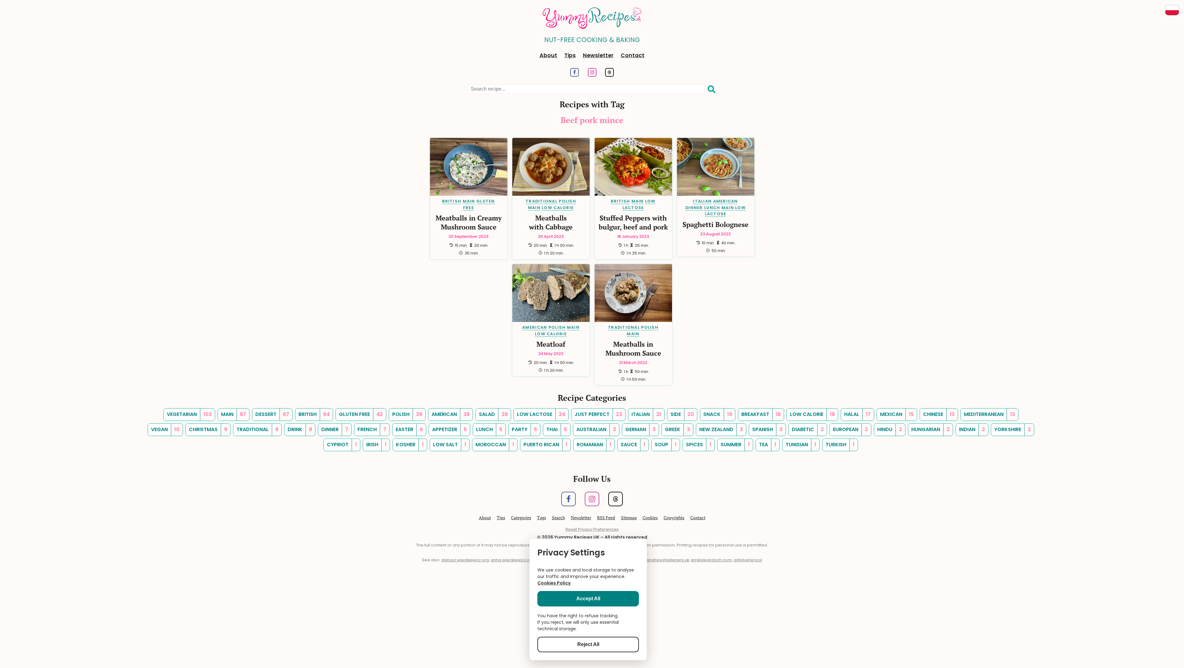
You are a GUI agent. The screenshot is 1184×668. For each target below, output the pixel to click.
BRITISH (451, 201)
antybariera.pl (748, 560)
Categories (521, 517)
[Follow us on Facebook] (574, 75)
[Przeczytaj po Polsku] (1172, 10)
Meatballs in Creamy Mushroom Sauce (469, 222)
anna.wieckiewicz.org (512, 560)
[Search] (712, 89)
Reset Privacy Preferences (592, 529)
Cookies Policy (553, 583)
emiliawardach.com (711, 560)
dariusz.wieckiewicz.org (465, 560)
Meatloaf (550, 344)
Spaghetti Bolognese (715, 224)
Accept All (588, 598)
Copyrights (674, 517)
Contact (632, 55)
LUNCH (712, 207)
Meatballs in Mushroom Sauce (633, 349)
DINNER (694, 207)
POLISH (567, 201)
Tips (570, 55)
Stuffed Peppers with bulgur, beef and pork (633, 222)
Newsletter (598, 55)
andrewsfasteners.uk (668, 560)
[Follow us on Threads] (609, 75)
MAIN (469, 201)
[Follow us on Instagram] (592, 75)
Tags (541, 517)
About (548, 55)
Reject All (588, 644)
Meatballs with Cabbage (551, 222)
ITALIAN (702, 201)
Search (558, 517)
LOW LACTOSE (725, 210)
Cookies (650, 517)
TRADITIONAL (541, 201)
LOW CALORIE (558, 207)
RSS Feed (606, 517)
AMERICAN (725, 201)
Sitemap (629, 517)
